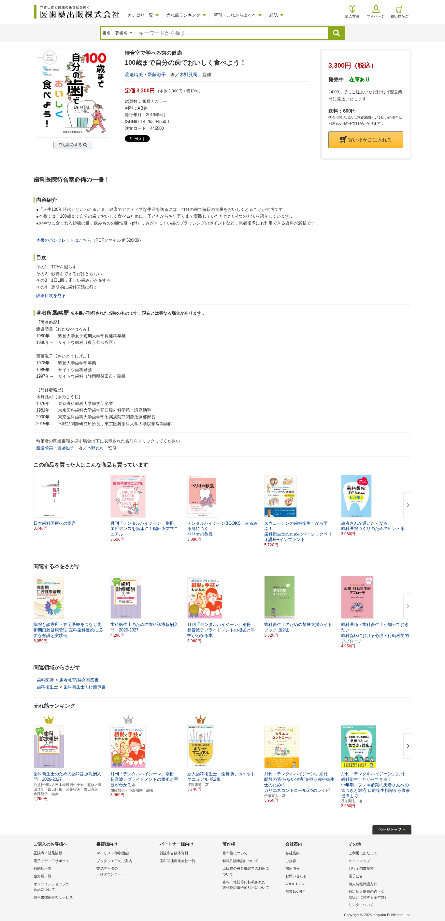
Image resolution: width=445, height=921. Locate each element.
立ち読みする (70, 144)
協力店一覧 (42, 876)
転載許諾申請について (240, 861)
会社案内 (292, 853)
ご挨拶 (290, 861)
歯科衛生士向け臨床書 (85, 686)
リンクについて (361, 905)
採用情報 (292, 868)
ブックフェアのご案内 (114, 861)
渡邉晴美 (134, 74)
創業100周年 (295, 891)
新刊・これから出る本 (235, 15)
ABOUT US (294, 884)
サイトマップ (359, 861)
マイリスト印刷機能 (112, 853)
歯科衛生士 (47, 686)
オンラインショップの (51, 887)
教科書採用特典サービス (53, 897)
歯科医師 (45, 680)
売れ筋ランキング (183, 15)
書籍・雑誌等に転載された (246, 885)
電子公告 (356, 876)
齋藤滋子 (157, 74)
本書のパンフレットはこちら (63, 240)
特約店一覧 (42, 868)
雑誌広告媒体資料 (174, 853)
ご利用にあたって (363, 853)
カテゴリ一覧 (140, 15)
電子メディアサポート (51, 861)
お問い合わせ (296, 876)
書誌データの (110, 871)
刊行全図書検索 (361, 868)
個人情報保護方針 (363, 884)
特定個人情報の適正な (368, 894)
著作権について (235, 853)
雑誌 (273, 15)
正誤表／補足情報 (48, 853)
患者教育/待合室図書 (79, 680)
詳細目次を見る (51, 295)
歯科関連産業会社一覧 (177, 861)
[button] (406, 505)
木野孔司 (188, 74)
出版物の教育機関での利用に (246, 871)
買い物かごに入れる (370, 139)
